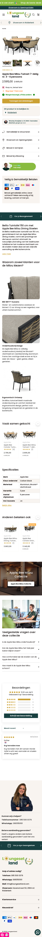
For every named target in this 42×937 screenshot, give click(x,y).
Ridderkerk (12, 112)
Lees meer (6, 254)
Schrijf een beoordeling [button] (21, 715)
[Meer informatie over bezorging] (34, 95)
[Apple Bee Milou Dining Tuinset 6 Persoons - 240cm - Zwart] (10, 528)
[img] (9, 737)
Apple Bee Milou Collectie (21, 584)
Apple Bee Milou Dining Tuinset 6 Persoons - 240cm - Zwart (10, 541)
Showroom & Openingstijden (21, 7)
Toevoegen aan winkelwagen (21, 101)
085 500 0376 (26, 819)
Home (4, 28)
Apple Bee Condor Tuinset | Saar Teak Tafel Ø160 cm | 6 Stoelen (10, 449)
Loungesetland (12, 931)
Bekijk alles (7, 505)
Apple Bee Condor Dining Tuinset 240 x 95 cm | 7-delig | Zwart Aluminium (29, 544)
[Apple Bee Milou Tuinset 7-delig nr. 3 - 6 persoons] (29, 434)
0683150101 (18, 823)
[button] (38, 14)
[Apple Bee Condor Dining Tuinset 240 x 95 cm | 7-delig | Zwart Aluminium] (29, 528)
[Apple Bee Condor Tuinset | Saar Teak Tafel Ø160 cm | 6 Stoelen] (10, 434)
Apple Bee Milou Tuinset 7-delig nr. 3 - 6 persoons (29, 448)
